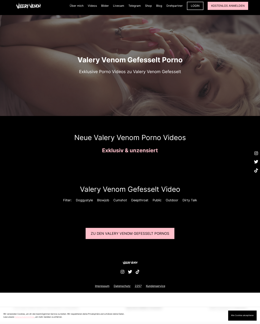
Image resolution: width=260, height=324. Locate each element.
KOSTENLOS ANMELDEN (228, 5)
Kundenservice (155, 286)
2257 (138, 286)
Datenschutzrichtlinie (24, 317)
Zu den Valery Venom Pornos (130, 233)
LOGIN (195, 5)
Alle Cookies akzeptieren (242, 315)
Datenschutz (122, 286)
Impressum (102, 286)
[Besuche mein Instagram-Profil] (256, 153)
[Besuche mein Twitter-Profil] (256, 162)
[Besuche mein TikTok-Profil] (256, 170)
